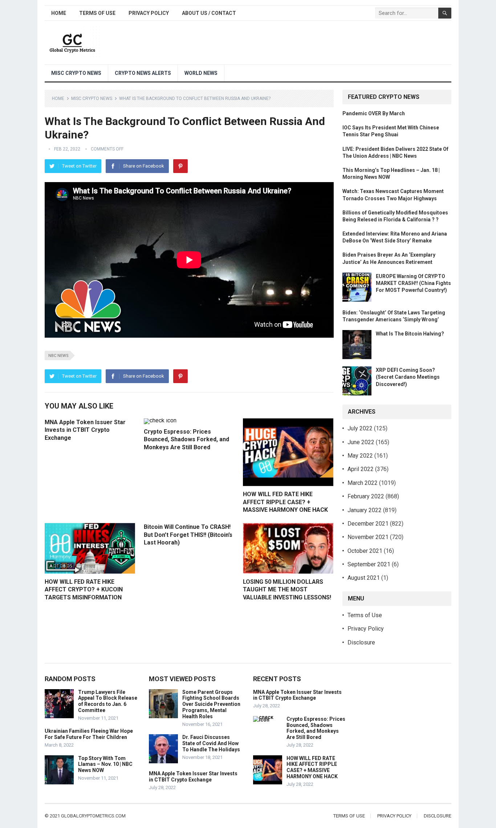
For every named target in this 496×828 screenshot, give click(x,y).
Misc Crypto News (76, 73)
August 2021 (363, 577)
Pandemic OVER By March (373, 113)
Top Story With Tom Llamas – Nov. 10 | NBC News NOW (105, 764)
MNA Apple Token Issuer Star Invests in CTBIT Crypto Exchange (85, 430)
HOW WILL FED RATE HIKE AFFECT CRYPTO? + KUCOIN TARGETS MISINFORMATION (84, 589)
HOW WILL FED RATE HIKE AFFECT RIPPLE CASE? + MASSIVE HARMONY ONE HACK (285, 502)
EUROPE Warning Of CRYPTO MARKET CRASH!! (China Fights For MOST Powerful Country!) (413, 283)
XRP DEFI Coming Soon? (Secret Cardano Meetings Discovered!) (408, 377)
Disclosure (361, 642)
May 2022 (360, 455)
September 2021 (368, 564)
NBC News (58, 355)
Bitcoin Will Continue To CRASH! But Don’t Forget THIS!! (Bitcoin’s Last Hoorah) (188, 534)
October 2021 (364, 550)
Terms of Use (97, 13)
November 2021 (368, 537)
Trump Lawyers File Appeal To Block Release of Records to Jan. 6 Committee (107, 701)
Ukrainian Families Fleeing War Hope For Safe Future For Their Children (89, 734)
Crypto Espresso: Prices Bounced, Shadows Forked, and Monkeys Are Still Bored (186, 439)
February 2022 (365, 496)
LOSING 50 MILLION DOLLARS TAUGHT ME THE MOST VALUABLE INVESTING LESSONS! (287, 589)
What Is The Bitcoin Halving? (410, 334)
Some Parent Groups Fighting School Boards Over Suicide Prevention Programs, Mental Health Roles (211, 704)
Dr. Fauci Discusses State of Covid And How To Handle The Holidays (211, 743)
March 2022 (362, 482)
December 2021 (368, 523)
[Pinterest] (180, 166)
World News (200, 73)
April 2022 (360, 469)
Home (58, 13)
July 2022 (360, 428)
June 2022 (360, 442)
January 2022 (364, 510)
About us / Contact (209, 13)
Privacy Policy (149, 13)
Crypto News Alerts (143, 73)
